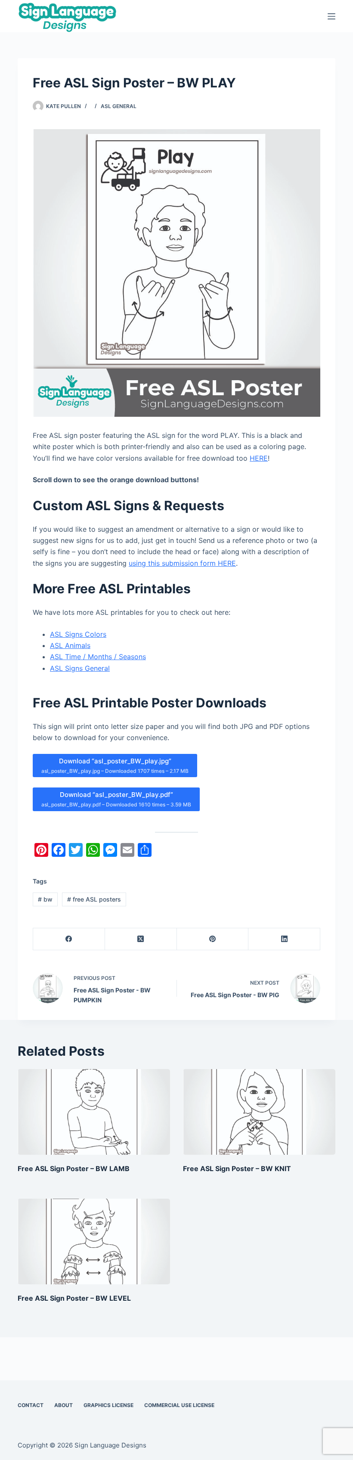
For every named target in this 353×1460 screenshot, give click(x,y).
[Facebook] (69, 939)
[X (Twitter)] (141, 939)
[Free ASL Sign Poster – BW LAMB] (94, 1112)
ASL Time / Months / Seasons (98, 656)
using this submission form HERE (182, 563)
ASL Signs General (80, 668)
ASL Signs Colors (78, 634)
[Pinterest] (213, 939)
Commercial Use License (179, 1405)
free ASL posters (94, 899)
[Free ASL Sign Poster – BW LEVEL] (94, 1241)
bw (45, 899)
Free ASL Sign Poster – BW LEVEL (74, 1298)
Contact (30, 1405)
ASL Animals (70, 645)
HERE (259, 458)
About (63, 1405)
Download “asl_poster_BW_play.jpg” (115, 765)
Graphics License (108, 1405)
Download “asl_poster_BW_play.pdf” (116, 799)
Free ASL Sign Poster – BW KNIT (237, 1168)
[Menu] (331, 16)
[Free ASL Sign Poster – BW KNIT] (259, 1112)
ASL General (118, 106)
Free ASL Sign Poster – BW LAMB (74, 1168)
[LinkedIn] (284, 939)
